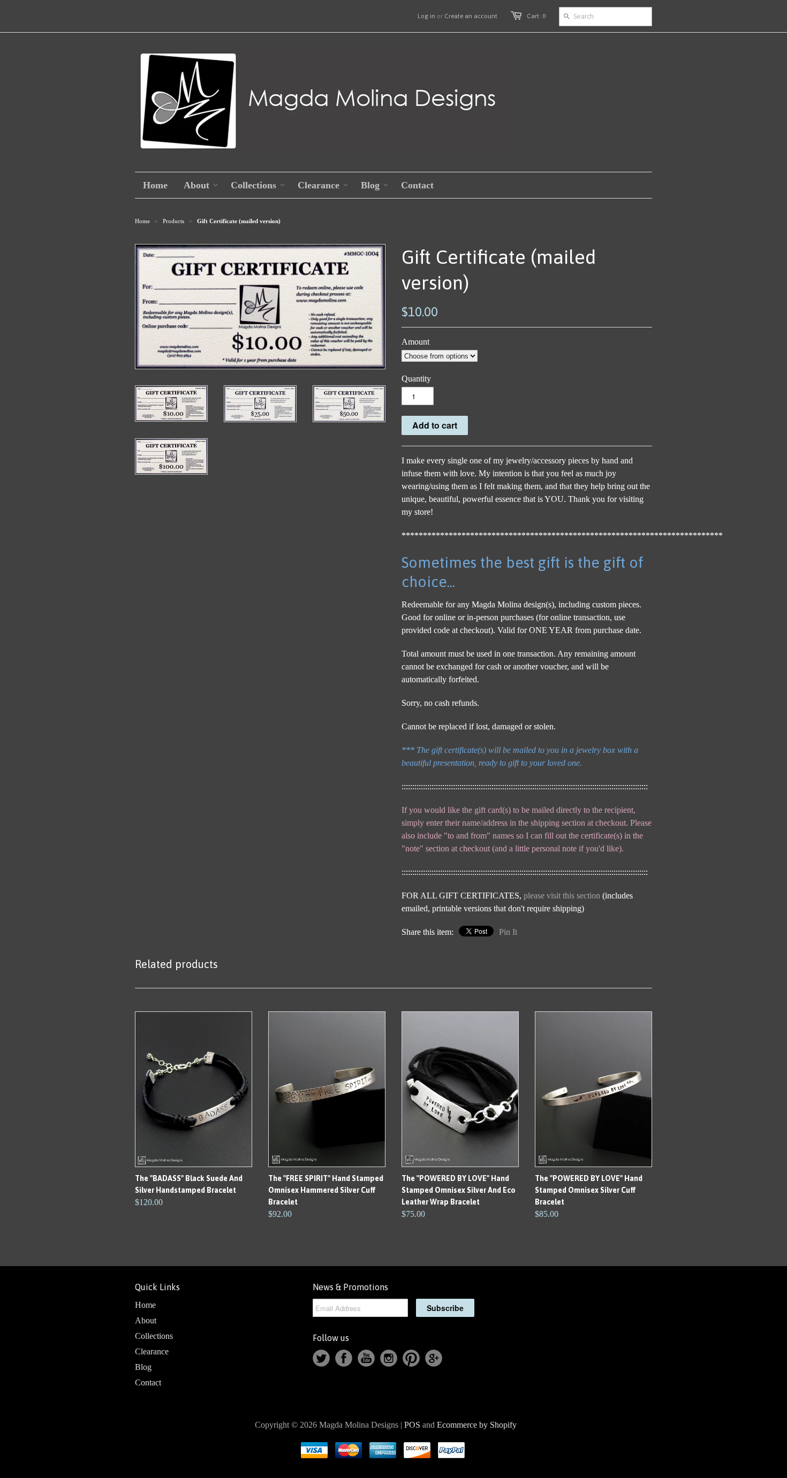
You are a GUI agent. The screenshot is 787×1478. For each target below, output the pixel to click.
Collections (154, 1335)
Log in (426, 16)
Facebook (343, 1358)
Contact (148, 1382)
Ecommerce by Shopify (477, 1424)
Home (145, 1304)
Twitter (321, 1358)
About (145, 1320)
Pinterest (411, 1358)
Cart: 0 (536, 16)
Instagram (388, 1358)
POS (412, 1424)
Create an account (470, 16)
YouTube (366, 1358)
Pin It (508, 931)
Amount (415, 341)
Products (173, 221)
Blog (143, 1367)
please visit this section (562, 895)
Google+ (433, 1358)
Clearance (152, 1351)
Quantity (416, 378)
